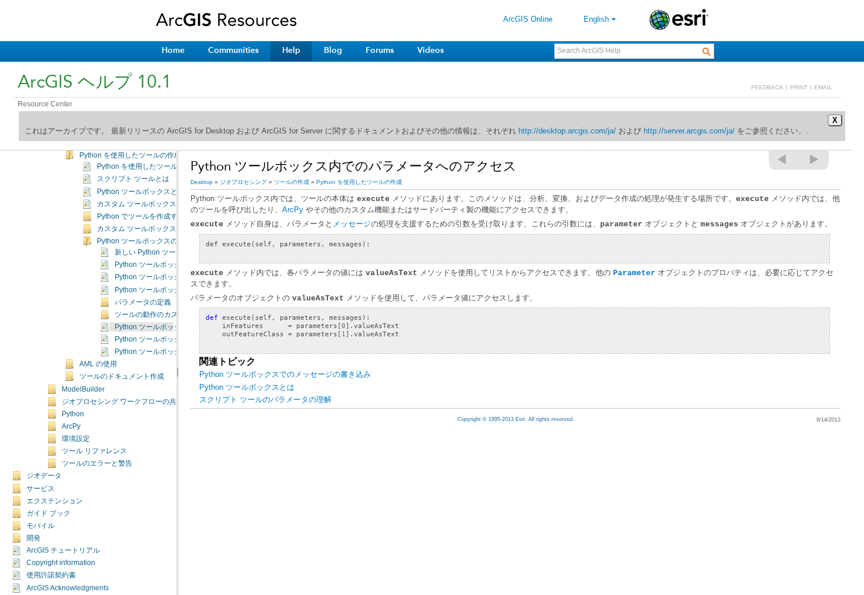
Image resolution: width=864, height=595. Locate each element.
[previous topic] (782, 159)
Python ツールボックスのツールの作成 (158, 241)
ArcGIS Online (527, 19)
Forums (380, 50)
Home (173, 50)
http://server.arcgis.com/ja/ (689, 130)
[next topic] (814, 159)
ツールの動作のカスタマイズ (160, 314)
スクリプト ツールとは (133, 178)
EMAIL (823, 87)
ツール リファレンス (94, 450)
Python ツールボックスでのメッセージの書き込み (285, 374)
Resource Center (45, 104)
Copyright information (60, 562)
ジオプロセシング (243, 182)
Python (73, 413)
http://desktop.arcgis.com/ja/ (567, 130)
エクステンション (54, 500)
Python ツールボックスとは (141, 191)
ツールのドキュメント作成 (121, 376)
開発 (33, 537)
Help (291, 50)
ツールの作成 (291, 182)
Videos (430, 50)
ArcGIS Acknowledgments (67, 587)
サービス (40, 488)
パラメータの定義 (143, 302)
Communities (233, 50)
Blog (333, 50)
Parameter (634, 273)
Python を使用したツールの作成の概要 (158, 166)
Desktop (201, 182)
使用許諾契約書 (51, 575)
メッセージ (352, 223)
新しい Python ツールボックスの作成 (173, 252)
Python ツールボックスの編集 (162, 276)
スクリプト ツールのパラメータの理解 (265, 399)
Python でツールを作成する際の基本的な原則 (169, 216)
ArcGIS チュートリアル (63, 550)
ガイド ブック (48, 513)
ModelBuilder (83, 389)
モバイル (40, 525)
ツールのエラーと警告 (97, 463)
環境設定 (76, 438)
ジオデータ (44, 475)
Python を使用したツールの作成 (130, 155)
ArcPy (71, 426)
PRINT (799, 87)
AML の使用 (98, 363)
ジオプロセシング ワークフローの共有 (122, 401)
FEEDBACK (767, 87)
